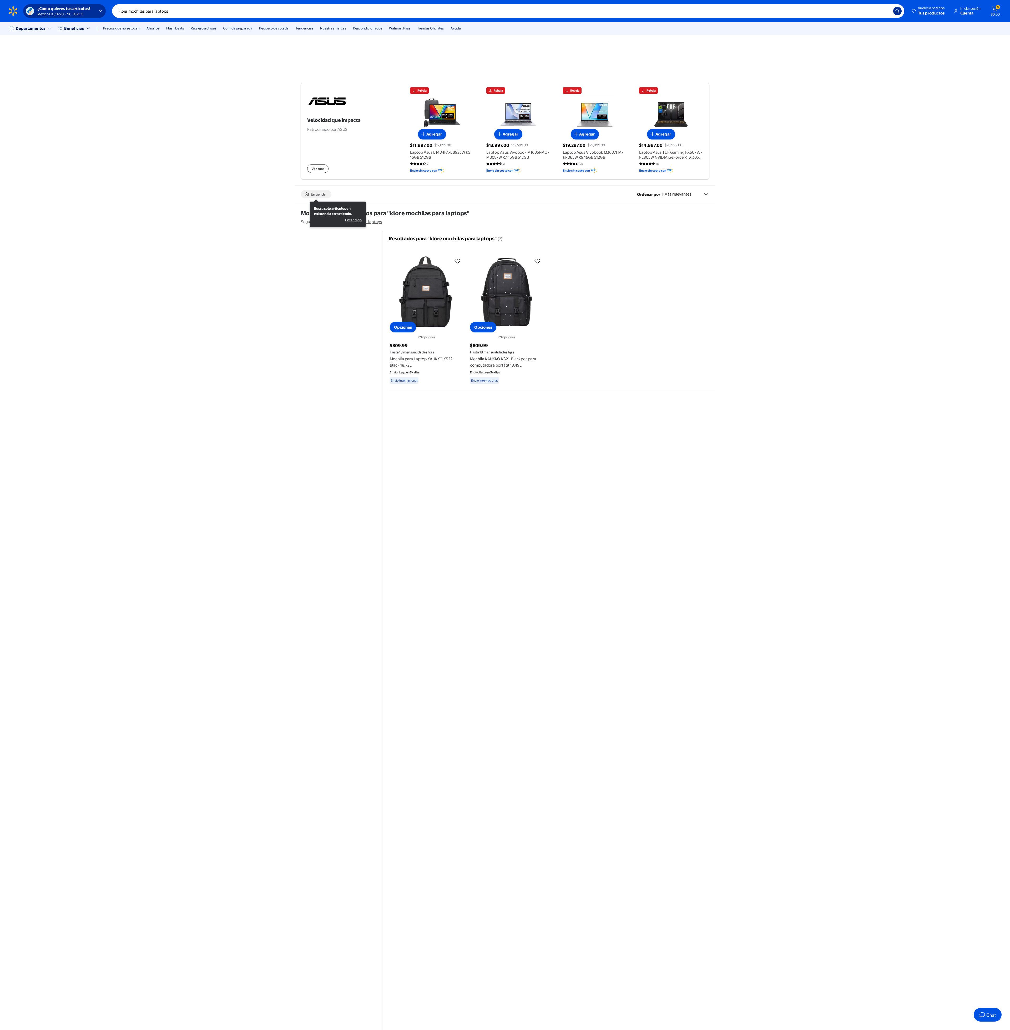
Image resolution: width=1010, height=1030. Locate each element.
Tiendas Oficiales (430, 28)
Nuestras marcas (333, 28)
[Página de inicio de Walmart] (13, 11)
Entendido (353, 220)
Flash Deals (175, 28)
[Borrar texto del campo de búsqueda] (885, 11)
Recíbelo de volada (274, 28)
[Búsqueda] (897, 11)
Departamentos (30, 28)
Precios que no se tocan (121, 28)
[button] (928, 11)
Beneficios (74, 28)
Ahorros (153, 28)
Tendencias (304, 28)
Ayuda (456, 28)
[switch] (316, 194)
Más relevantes (677, 194)
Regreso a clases (203, 28)
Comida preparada (237, 28)
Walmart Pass (399, 28)
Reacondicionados (367, 28)
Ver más (317, 169)
